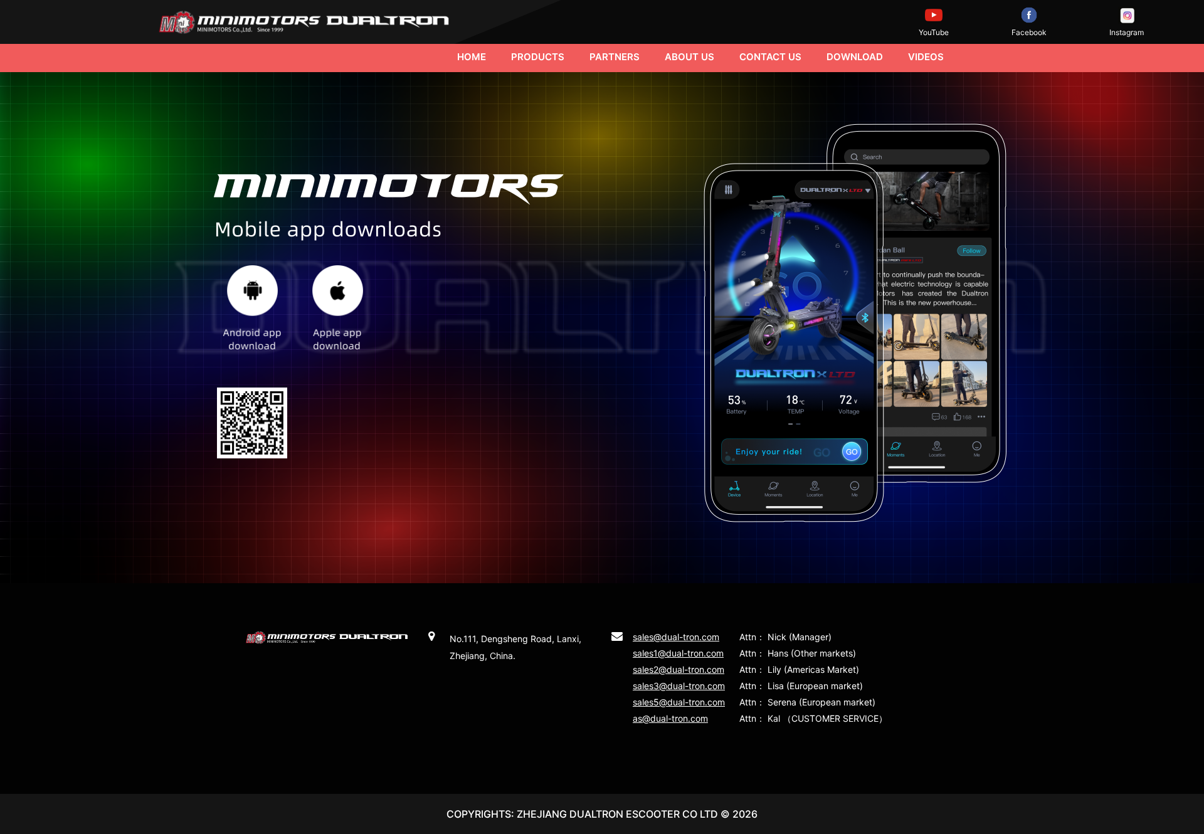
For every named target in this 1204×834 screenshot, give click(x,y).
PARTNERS (614, 57)
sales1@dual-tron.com (678, 653)
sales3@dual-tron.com (679, 685)
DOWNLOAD (854, 57)
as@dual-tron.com (670, 718)
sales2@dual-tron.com (678, 669)
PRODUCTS (537, 57)
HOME (471, 57)
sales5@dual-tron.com (679, 702)
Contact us (770, 57)
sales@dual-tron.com (676, 636)
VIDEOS (926, 57)
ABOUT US (689, 57)
